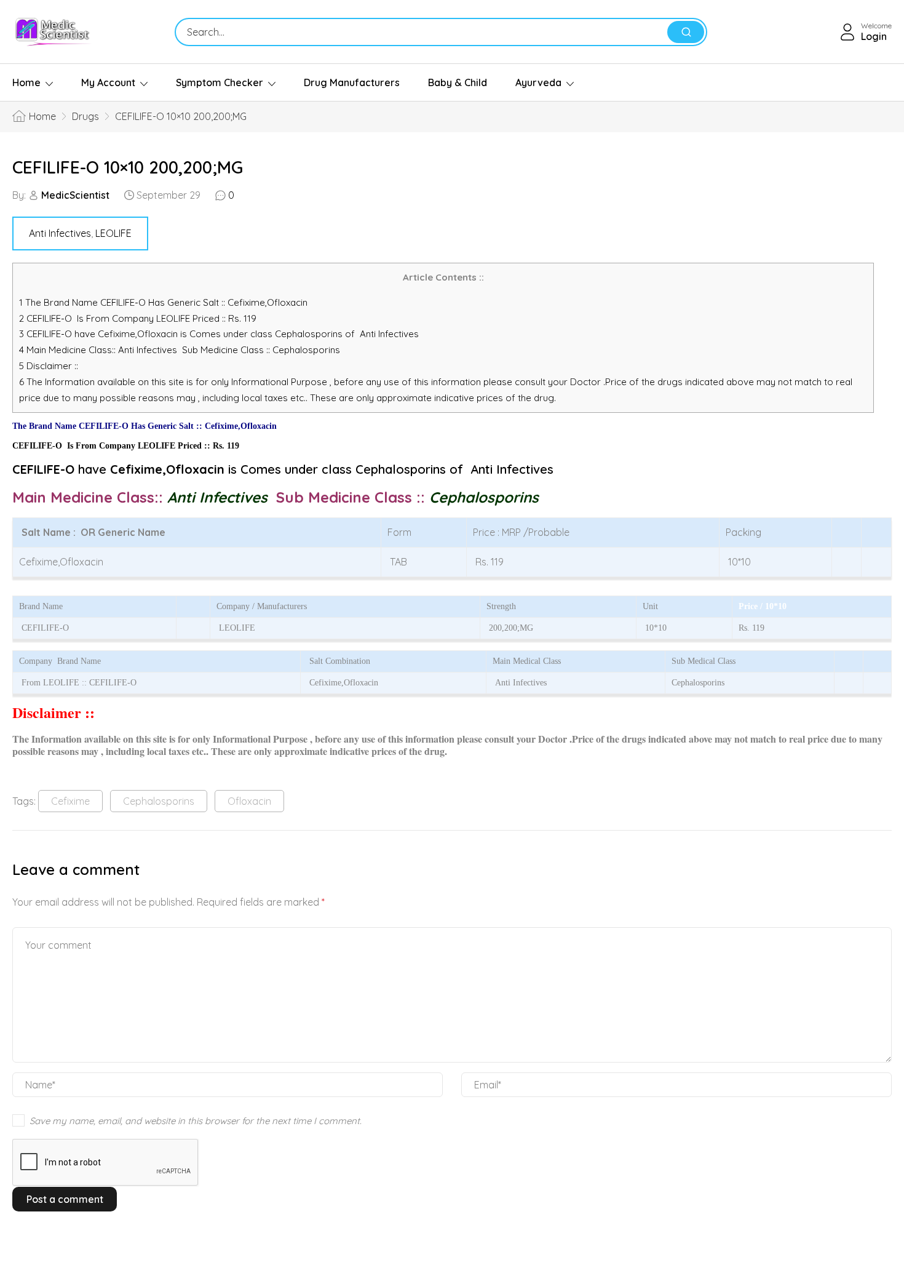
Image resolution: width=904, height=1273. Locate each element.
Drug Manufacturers (352, 82)
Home (26, 82)
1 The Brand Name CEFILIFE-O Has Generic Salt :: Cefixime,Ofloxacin (164, 302)
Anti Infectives (60, 233)
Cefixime (70, 801)
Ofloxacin (249, 801)
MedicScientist (75, 195)
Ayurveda (538, 82)
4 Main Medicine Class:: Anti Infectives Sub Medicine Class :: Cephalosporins (181, 350)
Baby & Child (457, 82)
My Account (108, 82)
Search (685, 32)
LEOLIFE (113, 233)
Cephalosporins (158, 801)
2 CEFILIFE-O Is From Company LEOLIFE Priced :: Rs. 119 (137, 318)
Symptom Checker (219, 82)
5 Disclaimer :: (48, 366)
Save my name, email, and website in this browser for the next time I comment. (196, 1121)
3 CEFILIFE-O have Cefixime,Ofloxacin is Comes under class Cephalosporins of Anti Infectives (219, 334)
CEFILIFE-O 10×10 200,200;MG (127, 167)
